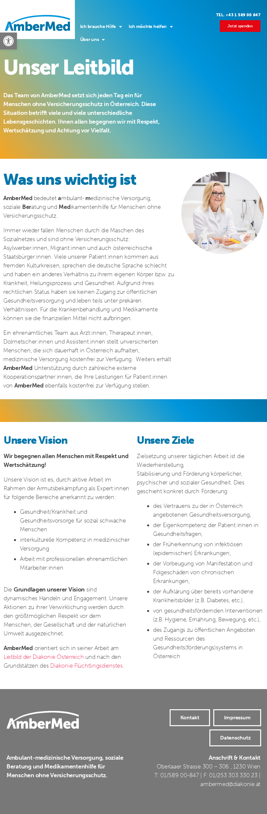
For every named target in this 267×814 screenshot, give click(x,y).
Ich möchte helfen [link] (148, 26)
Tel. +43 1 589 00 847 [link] (238, 15)
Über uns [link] (89, 39)
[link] (8, 41)
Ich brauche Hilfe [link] (98, 26)
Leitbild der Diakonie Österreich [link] (44, 656)
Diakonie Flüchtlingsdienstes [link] (86, 665)
